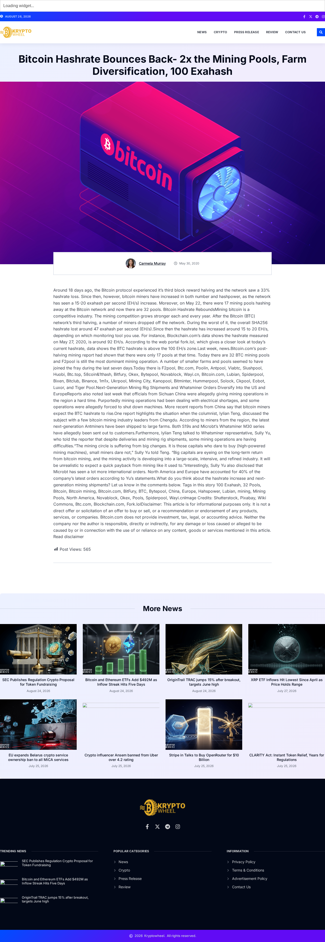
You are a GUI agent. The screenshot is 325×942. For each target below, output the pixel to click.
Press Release (246, 32)
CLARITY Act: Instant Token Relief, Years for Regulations (286, 757)
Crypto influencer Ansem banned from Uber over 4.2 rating (121, 757)
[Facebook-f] (304, 16)
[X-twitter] (310, 16)
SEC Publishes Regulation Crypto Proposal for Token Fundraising (38, 682)
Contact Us (295, 32)
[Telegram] (317, 16)
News (202, 32)
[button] (321, 32)
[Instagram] (323, 16)
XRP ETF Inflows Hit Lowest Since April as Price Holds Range (287, 682)
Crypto (220, 32)
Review (272, 32)
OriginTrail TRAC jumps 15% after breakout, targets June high (203, 682)
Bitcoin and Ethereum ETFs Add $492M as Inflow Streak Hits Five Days (121, 682)
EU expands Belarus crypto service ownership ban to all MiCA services (38, 757)
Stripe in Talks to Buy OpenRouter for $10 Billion (204, 757)
